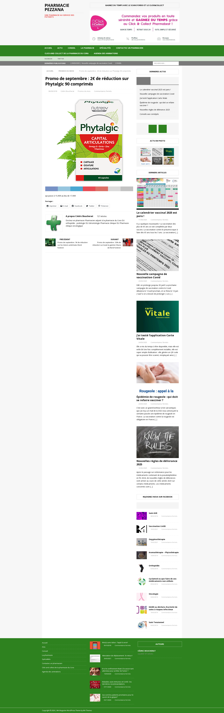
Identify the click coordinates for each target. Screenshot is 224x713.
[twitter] (163, 129)
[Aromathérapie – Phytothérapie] (141, 555)
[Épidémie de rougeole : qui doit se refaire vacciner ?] (146, 161)
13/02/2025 (142, 468)
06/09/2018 (52, 91)
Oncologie (153, 594)
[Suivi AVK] (141, 516)
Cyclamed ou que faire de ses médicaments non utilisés (162, 579)
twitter (61, 59)
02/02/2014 (154, 569)
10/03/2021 (154, 529)
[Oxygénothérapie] (141, 542)
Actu (59, 48)
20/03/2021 (107, 658)
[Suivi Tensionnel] (141, 625)
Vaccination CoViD (157, 526)
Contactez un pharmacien (129, 48)
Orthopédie (154, 565)
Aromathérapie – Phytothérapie (164, 552)
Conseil (71, 48)
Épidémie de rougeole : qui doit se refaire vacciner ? (157, 398)
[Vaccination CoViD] (141, 529)
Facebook (48, 59)
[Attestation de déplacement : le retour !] (95, 658)
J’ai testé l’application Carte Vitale (153, 98)
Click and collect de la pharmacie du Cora (67, 53)
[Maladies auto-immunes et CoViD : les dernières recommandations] (95, 684)
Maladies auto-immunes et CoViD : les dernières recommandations (117, 683)
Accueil (48, 48)
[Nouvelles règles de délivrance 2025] (157, 161)
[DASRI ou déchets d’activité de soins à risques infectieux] (141, 610)
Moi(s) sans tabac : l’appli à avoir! (115, 642)
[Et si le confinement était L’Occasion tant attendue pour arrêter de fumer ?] (95, 671)
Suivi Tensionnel (156, 622)
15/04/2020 (107, 674)
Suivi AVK (153, 513)
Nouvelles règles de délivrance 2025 (155, 109)
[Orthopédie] (141, 568)
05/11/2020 (107, 700)
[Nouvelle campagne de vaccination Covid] (157, 152)
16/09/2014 (154, 555)
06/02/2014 (154, 597)
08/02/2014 (154, 516)
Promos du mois (84, 91)
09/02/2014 (154, 584)
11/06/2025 (142, 220)
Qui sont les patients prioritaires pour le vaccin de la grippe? (117, 696)
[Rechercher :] (166, 63)
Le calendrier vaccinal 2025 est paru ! (155, 89)
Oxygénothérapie (157, 539)
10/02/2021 (154, 542)
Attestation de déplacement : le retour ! (117, 655)
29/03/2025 (142, 281)
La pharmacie (87, 48)
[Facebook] (153, 129)
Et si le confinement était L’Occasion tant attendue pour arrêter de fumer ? (118, 669)
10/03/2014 (154, 612)
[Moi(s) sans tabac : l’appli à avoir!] (95, 645)
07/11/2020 (107, 687)
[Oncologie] (141, 597)
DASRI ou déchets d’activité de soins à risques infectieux (163, 608)
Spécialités (105, 48)
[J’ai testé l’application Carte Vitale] (169, 152)
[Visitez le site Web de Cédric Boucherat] (67, 230)
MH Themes (87, 710)
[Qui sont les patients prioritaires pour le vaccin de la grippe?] (95, 698)
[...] (177, 232)
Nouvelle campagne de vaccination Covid (157, 94)
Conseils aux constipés (149, 114)
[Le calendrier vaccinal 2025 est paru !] (146, 152)
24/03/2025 (142, 342)
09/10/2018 (107, 645)
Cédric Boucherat (67, 91)
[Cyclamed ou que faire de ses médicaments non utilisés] (141, 581)
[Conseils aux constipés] (169, 161)
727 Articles (102, 216)
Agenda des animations (106, 53)
